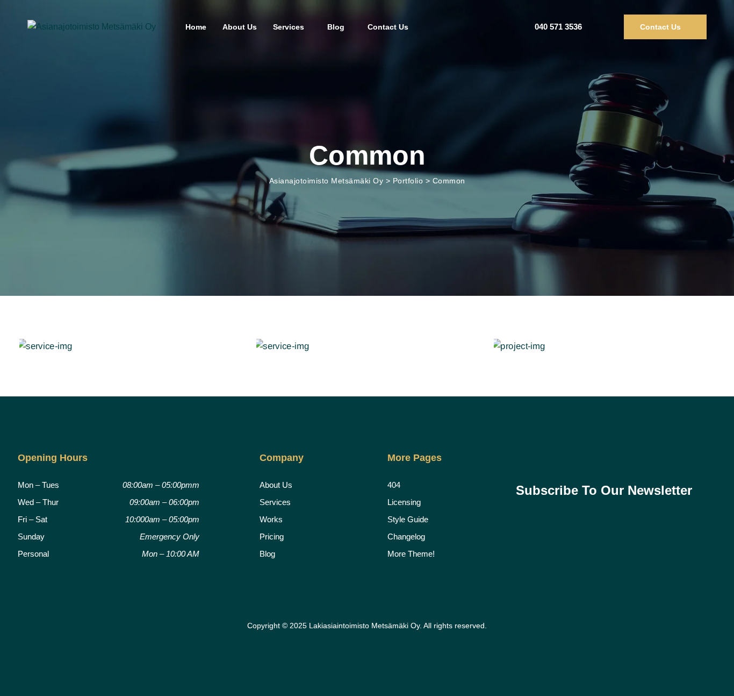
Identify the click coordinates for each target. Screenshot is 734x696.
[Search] (605, 27)
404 (393, 484)
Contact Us (388, 27)
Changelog (406, 536)
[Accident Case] (366, 346)
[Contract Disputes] (129, 346)
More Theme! (411, 553)
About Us (239, 27)
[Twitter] (553, 456)
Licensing (404, 502)
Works (271, 519)
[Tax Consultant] (604, 346)
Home (195, 27)
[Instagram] (582, 456)
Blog (335, 27)
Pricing (272, 536)
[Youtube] (611, 456)
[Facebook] (525, 456)
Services (288, 27)
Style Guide (407, 519)
